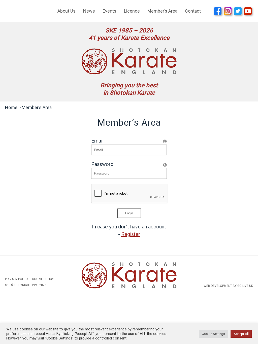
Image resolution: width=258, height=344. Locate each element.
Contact (193, 11)
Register (130, 234)
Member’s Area (162, 11)
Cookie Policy (43, 279)
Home (11, 107)
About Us (66, 11)
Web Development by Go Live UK (228, 286)
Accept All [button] (241, 334)
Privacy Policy (16, 279)
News (89, 11)
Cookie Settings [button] (213, 334)
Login (129, 213)
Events (109, 11)
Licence (132, 11)
